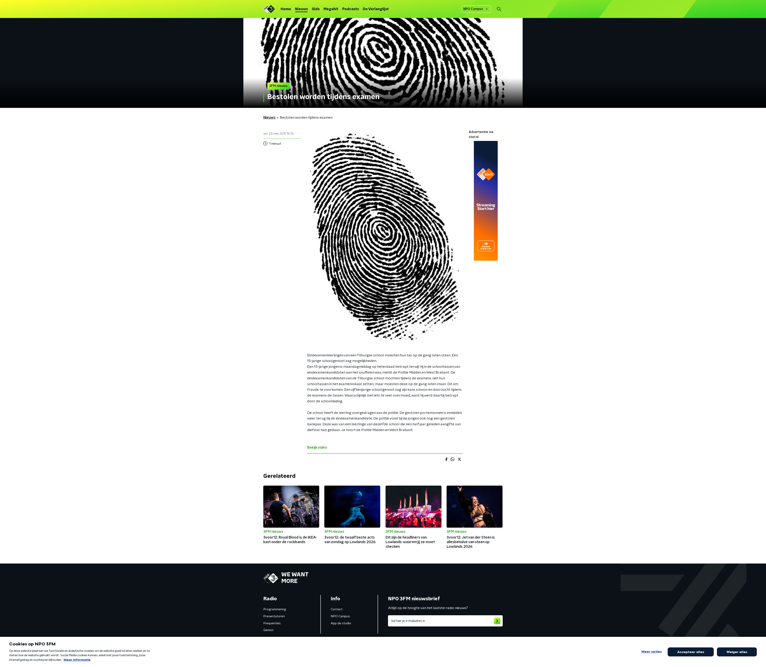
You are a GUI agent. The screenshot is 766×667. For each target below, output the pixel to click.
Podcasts (350, 9)
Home (286, 9)
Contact (337, 609)
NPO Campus (473, 9)
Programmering (274, 609)
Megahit (331, 9)
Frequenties (272, 623)
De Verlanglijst (376, 9)
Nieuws (301, 9)
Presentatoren (274, 616)
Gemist (268, 630)
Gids (316, 9)
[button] (499, 9)
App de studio (341, 623)
